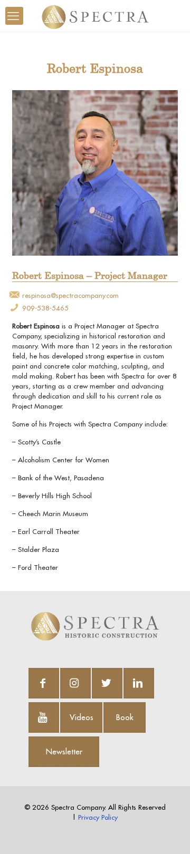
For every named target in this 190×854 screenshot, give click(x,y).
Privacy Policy (98, 817)
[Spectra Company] (95, 16)
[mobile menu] (14, 16)
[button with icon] (44, 683)
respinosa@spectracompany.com (70, 295)
